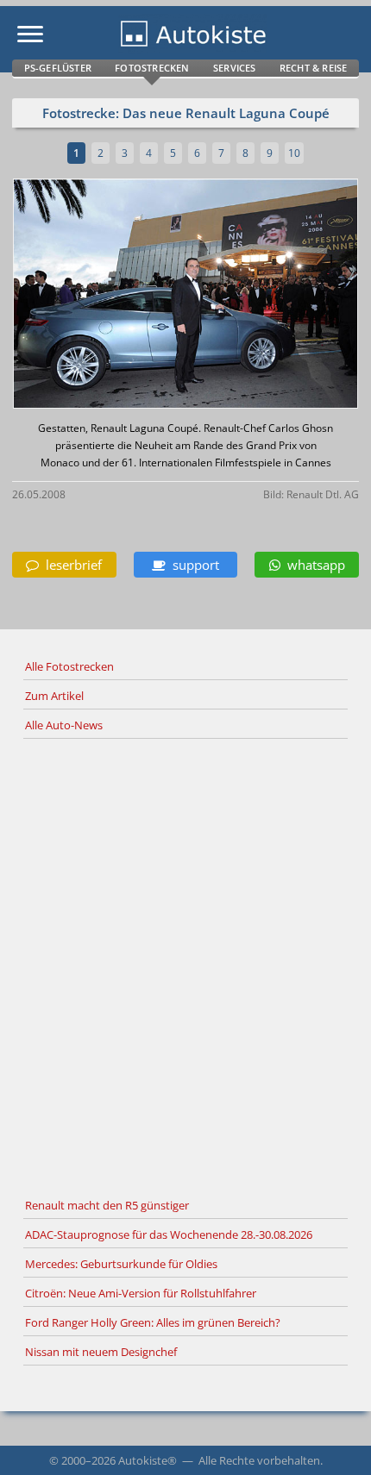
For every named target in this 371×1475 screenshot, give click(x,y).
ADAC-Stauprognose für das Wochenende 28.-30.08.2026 (168, 1234)
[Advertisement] (185, 965)
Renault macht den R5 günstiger (107, 1205)
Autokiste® (147, 1460)
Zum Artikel (54, 695)
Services (234, 67)
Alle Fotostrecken (69, 666)
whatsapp (312, 564)
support (192, 564)
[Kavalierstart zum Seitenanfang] (334, 1438)
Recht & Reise (314, 67)
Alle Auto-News (64, 725)
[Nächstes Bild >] (243, 295)
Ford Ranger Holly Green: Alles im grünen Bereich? (152, 1322)
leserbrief (70, 564)
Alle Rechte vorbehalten (259, 1460)
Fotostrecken (152, 67)
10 (294, 153)
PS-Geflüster (57, 67)
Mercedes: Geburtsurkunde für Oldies (121, 1264)
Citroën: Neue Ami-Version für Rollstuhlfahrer (140, 1293)
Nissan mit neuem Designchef (101, 1351)
